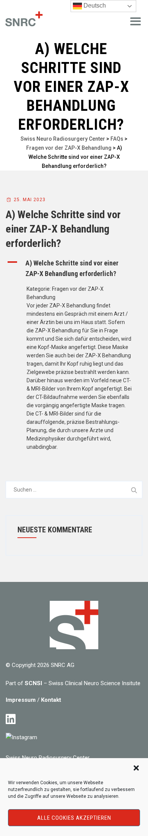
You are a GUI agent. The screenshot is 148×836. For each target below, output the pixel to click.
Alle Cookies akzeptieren (74, 817)
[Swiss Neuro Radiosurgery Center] (22, 20)
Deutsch (94, 5)
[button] (136, 768)
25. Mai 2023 (30, 199)
